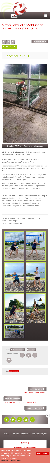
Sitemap (26, 443)
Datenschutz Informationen (11, 460)
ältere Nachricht (36, 389)
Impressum (20, 448)
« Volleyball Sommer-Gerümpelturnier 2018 (19, 402)
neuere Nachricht (13, 399)
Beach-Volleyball (19, 350)
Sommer (32, 350)
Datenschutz (31, 448)
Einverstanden (42, 453)
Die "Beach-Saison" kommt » (35, 393)
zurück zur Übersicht (34, 408)
